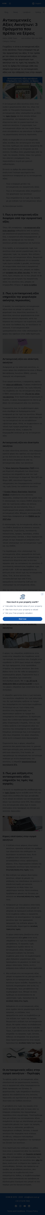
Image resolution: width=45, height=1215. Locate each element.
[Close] (42, 594)
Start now (22, 619)
